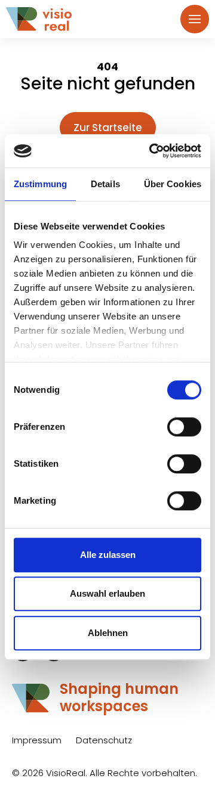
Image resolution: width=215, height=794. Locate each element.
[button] (194, 19)
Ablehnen (108, 633)
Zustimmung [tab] (40, 184)
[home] (45, 19)
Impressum (37, 740)
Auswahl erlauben (107, 593)
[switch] (184, 426)
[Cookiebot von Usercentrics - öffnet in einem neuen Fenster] (151, 151)
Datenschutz (104, 740)
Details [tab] (105, 184)
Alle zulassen (108, 555)
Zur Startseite (107, 127)
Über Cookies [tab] (172, 184)
